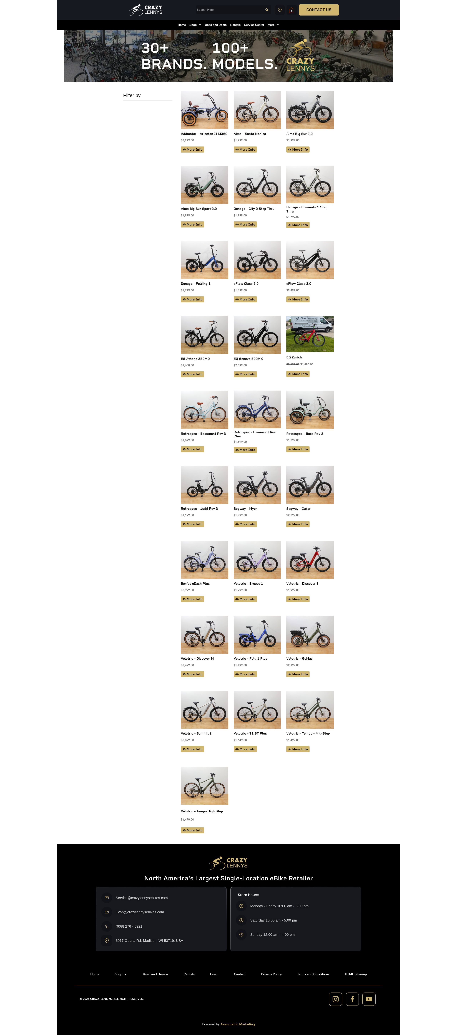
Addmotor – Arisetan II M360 (204, 134)
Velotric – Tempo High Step (202, 811)
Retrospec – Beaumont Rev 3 (203, 434)
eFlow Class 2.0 (246, 284)
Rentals (235, 24)
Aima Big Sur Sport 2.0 (199, 209)
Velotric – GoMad (299, 659)
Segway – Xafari (299, 509)
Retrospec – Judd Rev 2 (199, 509)
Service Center (254, 24)
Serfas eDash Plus (195, 584)
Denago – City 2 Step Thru (254, 209)
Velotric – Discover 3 (302, 584)
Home (182, 24)
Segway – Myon (246, 509)
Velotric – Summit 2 (196, 733)
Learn (214, 974)
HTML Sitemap (356, 974)
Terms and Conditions (313, 974)
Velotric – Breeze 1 (248, 584)
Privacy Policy (271, 974)
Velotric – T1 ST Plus (250, 733)
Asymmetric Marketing (237, 1024)
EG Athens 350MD (195, 359)
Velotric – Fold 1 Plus (250, 659)
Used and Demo (216, 24)
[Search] (266, 9)
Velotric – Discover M (197, 659)
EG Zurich (294, 357)
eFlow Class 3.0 (298, 284)
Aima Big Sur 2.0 (299, 134)
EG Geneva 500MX (248, 359)
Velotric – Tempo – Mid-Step (308, 733)
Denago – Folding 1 (196, 284)
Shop (193, 24)
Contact (240, 974)
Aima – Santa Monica (250, 134)
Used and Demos (155, 974)
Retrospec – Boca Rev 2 (304, 434)
